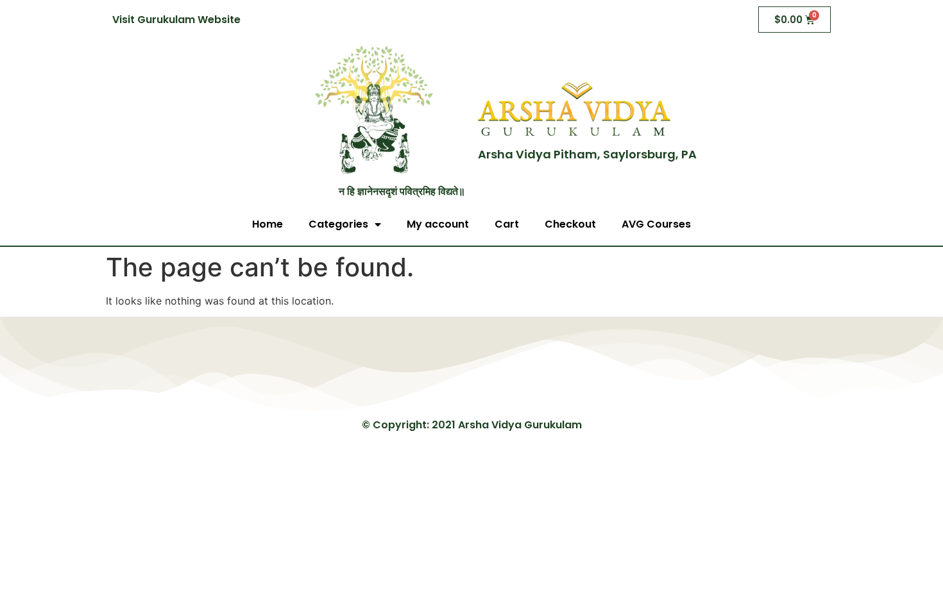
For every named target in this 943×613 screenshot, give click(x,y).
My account (438, 224)
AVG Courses (656, 224)
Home (267, 224)
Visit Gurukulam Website (176, 19)
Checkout (570, 224)
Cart (507, 224)
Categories (338, 224)
